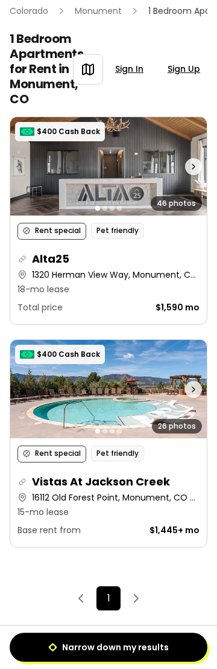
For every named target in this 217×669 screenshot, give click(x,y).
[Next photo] (182, 166)
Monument (98, 11)
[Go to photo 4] (119, 208)
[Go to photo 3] (112, 208)
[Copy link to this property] (22, 259)
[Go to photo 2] (104, 208)
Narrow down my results (115, 647)
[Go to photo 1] (97, 208)
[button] (108, 221)
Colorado (29, 11)
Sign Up (184, 69)
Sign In (129, 69)
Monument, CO (44, 91)
